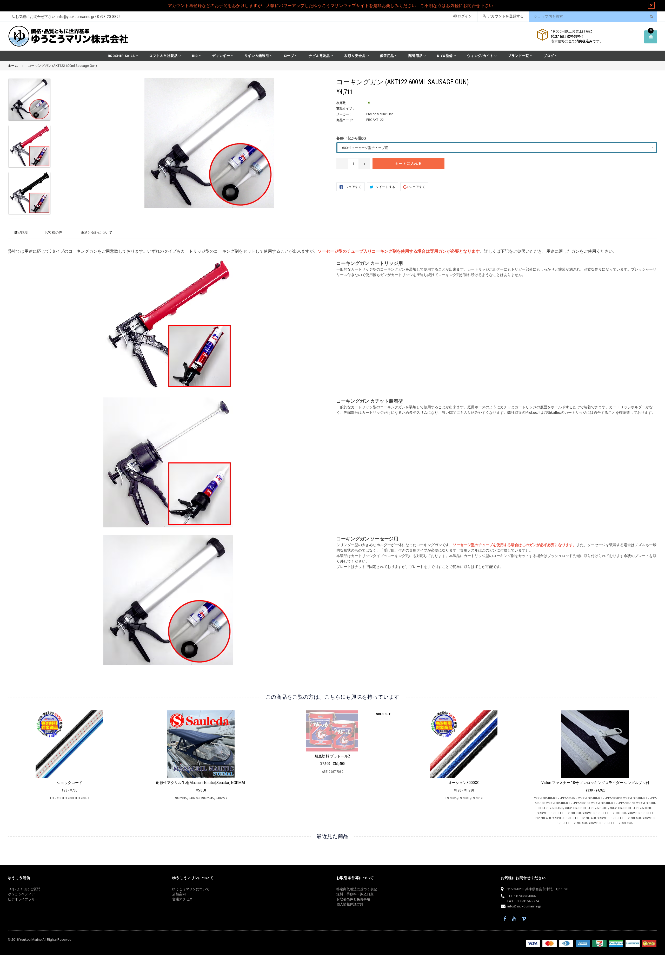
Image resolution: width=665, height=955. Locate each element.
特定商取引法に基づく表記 (356, 889)
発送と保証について (96, 232)
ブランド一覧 (519, 56)
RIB (195, 56)
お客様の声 (53, 232)
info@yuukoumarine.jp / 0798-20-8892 (89, 17)
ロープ (289, 56)
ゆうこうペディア (21, 894)
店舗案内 (179, 894)
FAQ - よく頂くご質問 (24, 889)
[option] (43, 101)
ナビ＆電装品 (320, 56)
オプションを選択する (69, 742)
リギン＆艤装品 (257, 56)
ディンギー (221, 56)
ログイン (464, 16)
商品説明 (21, 232)
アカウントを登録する (505, 16)
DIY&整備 (445, 56)
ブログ (549, 56)
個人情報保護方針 (349, 904)
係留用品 (387, 56)
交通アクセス (182, 899)
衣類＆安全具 (355, 56)
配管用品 (415, 56)
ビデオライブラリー (23, 899)
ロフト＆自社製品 (163, 56)
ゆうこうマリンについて (190, 889)
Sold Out (383, 714)
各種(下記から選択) (351, 138)
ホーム (13, 66)
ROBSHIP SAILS (122, 56)
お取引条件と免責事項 (353, 899)
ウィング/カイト (480, 56)
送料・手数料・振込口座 (355, 894)
